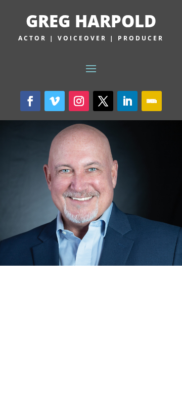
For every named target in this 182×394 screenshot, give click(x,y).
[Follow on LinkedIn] (127, 101)
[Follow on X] (103, 101)
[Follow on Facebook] (30, 101)
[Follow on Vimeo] (54, 101)
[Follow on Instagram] (79, 101)
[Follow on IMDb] (152, 101)
